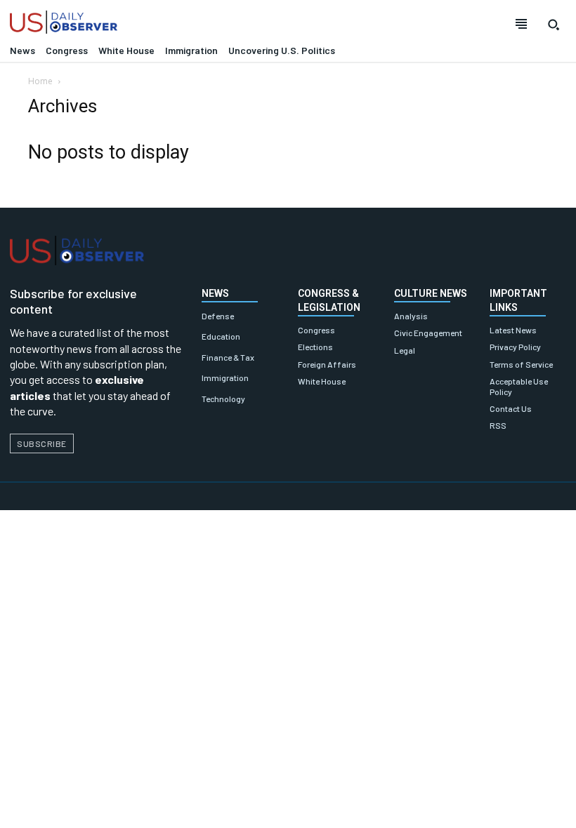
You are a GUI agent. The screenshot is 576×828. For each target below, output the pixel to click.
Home (40, 81)
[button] (553, 24)
